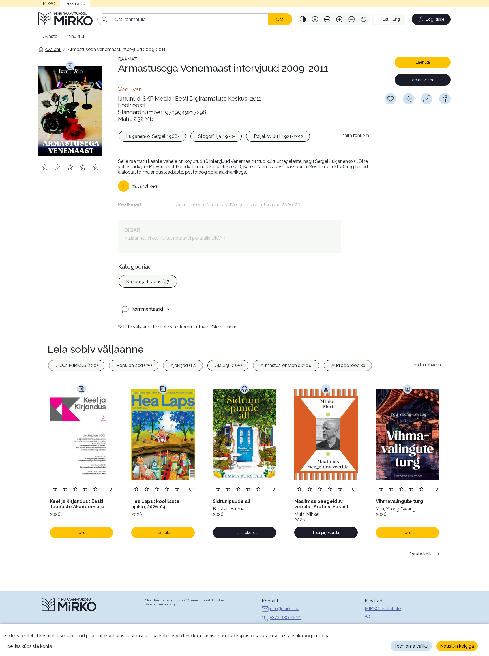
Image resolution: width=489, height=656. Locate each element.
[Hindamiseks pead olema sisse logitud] (408, 98)
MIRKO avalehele (383, 608)
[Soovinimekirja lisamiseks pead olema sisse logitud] (390, 98)
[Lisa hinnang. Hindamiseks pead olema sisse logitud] (70, 166)
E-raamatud (74, 3)
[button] (303, 19)
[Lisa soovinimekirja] (110, 489)
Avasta (50, 36)
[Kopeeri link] (426, 98)
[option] (152, 136)
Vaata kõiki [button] (421, 554)
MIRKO (49, 3)
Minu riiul (75, 36)
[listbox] (227, 137)
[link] (130, 89)
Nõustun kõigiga (457, 646)
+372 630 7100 (285, 617)
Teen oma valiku (411, 646)
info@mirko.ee (284, 608)
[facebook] (445, 98)
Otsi (280, 19)
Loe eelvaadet (423, 80)
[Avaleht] (65, 19)
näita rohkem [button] (355, 135)
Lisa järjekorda (244, 532)
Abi (368, 616)
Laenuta (423, 62)
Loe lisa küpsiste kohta (28, 646)
